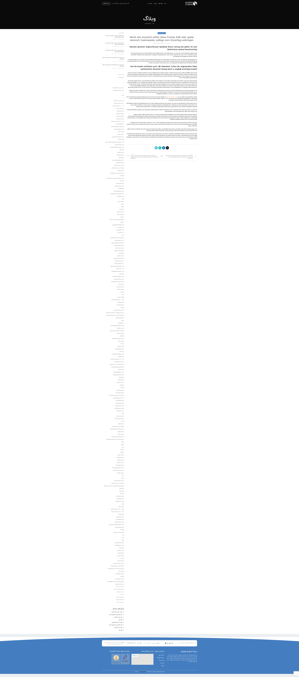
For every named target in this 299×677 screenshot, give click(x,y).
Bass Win (122, 150)
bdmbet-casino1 (120, 155)
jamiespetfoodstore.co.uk (118, 338)
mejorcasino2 (121, 380)
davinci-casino (120, 256)
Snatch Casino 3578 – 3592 (117, 509)
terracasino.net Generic (119, 532)
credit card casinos (119, 248)
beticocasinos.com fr (119, 165)
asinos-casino (121, 134)
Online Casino (121, 431)
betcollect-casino (120, 163)
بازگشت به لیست (161, 156)
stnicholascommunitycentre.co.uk (116, 524)
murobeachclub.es (120, 403)
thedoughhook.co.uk (119, 545)
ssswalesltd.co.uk (120, 519)
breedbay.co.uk (120, 196)
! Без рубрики (121, 77)
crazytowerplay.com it (119, 245)
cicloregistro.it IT (120, 230)
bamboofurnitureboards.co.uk (117, 147)
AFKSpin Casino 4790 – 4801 (117, 121)
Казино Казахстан (120, 587)
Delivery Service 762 (119, 261)
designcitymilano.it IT (119, 263)
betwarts (122, 181)
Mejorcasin (121, 377)
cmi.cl (122, 235)
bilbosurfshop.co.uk (119, 186)
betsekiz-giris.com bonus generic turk (115, 178)
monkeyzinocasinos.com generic (116, 395)
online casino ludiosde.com (117, 437)
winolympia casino (119, 574)
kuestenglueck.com (119, 349)
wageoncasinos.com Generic (117, 566)
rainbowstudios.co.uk (119, 481)
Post (123, 475)
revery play (121, 491)
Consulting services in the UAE (117, 238)
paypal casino (121, 455)
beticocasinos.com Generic (118, 168)
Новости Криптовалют (119, 589)
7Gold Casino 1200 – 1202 (118, 106)
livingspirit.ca (121, 356)
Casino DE (121, 209)
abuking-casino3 (120, 113)
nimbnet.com (121, 424)
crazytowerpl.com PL (119, 240)
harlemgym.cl (121, 323)
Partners (122, 452)
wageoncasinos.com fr (118, 563)
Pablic (122, 442)
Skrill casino (121, 506)
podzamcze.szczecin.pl (118, 470)
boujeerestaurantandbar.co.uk (117, 194)
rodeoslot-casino (120, 496)
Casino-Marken (120, 214)
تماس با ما (161, 660)
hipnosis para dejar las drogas (117, 331)
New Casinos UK (120, 416)
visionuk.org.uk (120, 561)
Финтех (122, 594)
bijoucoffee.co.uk (120, 183)
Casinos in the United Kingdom (117, 219)
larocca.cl (122, 351)
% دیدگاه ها (115, 39)
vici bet (122, 558)
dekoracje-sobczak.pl (119, 258)
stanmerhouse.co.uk (119, 522)
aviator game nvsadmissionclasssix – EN (114, 142)
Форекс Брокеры (120, 597)
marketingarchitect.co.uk (118, 375)
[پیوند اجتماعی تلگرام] (156, 147)
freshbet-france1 (120, 305)
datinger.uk (121, 253)
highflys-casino (120, 328)
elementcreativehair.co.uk (118, 276)
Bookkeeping (121, 188)
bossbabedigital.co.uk (119, 191)
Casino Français (120, 212)
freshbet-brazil (120, 302)
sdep (123, 504)
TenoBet (122, 530)
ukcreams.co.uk (120, 550)
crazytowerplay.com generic (117, 243)
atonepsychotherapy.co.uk (118, 137)
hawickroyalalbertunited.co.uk (117, 325)
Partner (122, 450)
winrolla (122, 576)
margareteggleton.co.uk (118, 372)
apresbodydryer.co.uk (119, 129)
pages (122, 444)
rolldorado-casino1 (120, 501)
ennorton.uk (121, 284)
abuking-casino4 (120, 116)
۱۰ (123, 82)
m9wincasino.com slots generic (117, 364)
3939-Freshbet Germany (118, 90)
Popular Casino (120, 473)
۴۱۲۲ (123, 95)
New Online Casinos (119, 419)
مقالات (162, 665)
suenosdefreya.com (119, 527)
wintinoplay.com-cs (119, 579)
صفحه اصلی (161, 655)
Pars (123, 447)
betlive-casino (121, 170)
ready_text (121, 488)
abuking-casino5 (120, 119)
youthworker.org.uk (119, 584)
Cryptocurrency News (119, 250)
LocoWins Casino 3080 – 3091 (117, 359)
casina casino (121, 201)
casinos (122, 217)
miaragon (122, 385)
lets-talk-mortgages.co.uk (118, 354)
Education (121, 274)
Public (122, 478)
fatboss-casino (120, 289)
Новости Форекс (120, 592)
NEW (123, 413)
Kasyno (122, 343)
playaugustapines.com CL (118, 468)
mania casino (121, 369)
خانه (153, 23)
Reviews (122, 493)
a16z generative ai (120, 108)
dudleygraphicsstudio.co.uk (117, 271)
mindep (122, 387)
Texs (123, 537)
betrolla (122, 175)
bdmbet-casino (120, 152)
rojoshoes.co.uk (120, 499)
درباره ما (162, 663)
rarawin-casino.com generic (117, 483)
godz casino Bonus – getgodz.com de (115, 312)
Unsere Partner (120, 556)
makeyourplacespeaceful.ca (117, 367)
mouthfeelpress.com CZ (118, 398)
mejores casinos (120, 382)
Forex (122, 294)
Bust (123, 199)
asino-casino (121, 132)
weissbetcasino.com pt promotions (116, 568)
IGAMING (122, 336)
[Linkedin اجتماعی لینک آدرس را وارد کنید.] (163, 147)
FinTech (122, 292)
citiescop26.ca (120, 232)
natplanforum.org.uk (119, 408)
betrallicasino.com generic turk (117, 173)
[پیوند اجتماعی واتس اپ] (159, 147)
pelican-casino (120, 460)
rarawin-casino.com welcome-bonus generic (114, 486)
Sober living (121, 514)
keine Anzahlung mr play (172, 97)
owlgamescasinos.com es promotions (115, 439)
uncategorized (120, 553)
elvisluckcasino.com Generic (117, 281)
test (123, 535)
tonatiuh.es (121, 548)
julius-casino (121, 341)
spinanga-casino (120, 517)
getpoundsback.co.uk (119, 310)
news (123, 421)
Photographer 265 (120, 465)
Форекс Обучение (120, 599)
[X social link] (167, 147)
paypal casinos (120, 457)
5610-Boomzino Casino (119, 101)
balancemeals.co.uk (119, 144)
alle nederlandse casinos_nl (117, 126)
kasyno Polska (120, 346)
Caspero (122, 222)
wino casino (121, 571)
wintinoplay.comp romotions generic (115, 581)
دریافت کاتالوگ (106, 3)
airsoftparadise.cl (120, 124)
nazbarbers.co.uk (120, 411)
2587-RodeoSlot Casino (118, 88)
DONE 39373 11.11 (120, 269)
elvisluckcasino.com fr (119, 279)
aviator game (121, 139)
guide (122, 320)
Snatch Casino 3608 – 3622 (117, 512)
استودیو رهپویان (142, 671)
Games (122, 307)
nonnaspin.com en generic (118, 426)
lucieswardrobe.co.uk (119, 362)
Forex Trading (121, 297)
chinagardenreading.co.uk (118, 225)
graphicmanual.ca (120, 318)
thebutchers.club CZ (119, 543)
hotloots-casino (120, 333)
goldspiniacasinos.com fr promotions (115, 315)
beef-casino (121, 157)
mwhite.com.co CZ (119, 406)
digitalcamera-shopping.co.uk (117, 266)
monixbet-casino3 (120, 393)
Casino (122, 204)
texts (123, 540)
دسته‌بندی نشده (148, 23)
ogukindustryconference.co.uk (117, 429)
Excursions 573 (120, 287)
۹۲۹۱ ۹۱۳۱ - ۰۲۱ (115, 3)
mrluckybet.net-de (120, 400)
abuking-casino (120, 111)
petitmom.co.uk (120, 462)
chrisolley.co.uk (120, 227)
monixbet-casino (120, 390)
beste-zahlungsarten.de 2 (118, 160)
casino (122, 206)
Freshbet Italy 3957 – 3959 (118, 300)
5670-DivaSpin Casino (119, 103)
